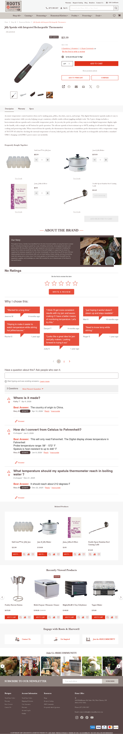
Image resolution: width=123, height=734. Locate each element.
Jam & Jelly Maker (98, 150)
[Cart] (119, 16)
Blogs (45, 698)
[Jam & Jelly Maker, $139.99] (48, 527)
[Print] (83, 86)
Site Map (52, 733)
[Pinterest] (97, 86)
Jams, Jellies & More (40, 183)
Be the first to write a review (73, 51)
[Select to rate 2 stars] (54, 283)
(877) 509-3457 (84, 707)
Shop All (16, 15)
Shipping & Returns (27, 701)
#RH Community (49, 704)
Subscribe (110, 681)
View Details (18, 178)
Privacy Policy (62, 733)
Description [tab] (9, 109)
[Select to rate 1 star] (47, 283)
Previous (2, 666)
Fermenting (41, 15)
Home (6, 22)
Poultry (74, 15)
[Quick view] (24, 554)
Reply (47, 411)
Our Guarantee (26, 704)
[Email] (76, 86)
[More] (20, 16)
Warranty (68, 3)
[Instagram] (77, 717)
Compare (105, 78)
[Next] (121, 597)
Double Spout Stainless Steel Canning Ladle (104, 185)
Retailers (92, 3)
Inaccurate (55, 411)
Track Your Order (10, 698)
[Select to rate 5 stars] (75, 283)
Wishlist (24, 713)
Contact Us (99, 3)
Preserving (86, 15)
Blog (86, 3)
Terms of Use (74, 733)
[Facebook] (69, 86)
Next (119, 666)
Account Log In (26, 710)
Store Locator (9, 704)
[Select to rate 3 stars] (61, 283)
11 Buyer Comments (87, 48)
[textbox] (61, 376)
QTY (64, 63)
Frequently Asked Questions (52, 707)
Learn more (44, 381)
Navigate (8, 693)
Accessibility (85, 733)
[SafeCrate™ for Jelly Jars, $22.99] (23, 527)
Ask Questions (10, 32)
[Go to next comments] (69, 361)
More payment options (90, 71)
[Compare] (28, 554)
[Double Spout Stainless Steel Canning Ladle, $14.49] (99, 527)
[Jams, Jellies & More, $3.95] (74, 527)
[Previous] (2, 597)
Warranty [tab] (21, 109)
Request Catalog (78, 3)
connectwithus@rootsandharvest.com (91, 712)
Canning (28, 15)
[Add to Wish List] (33, 554)
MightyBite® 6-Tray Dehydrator (75, 605)
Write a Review (61, 291)
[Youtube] (92, 717)
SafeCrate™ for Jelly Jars (42, 150)
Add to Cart (96, 64)
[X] (90, 86)
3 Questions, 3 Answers (70, 48)
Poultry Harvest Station (13, 605)
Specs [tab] (31, 109)
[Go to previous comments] (53, 361)
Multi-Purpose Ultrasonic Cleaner (46, 605)
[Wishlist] (114, 16)
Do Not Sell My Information (102, 733)
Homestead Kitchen (58, 15)
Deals (98, 15)
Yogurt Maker (97, 605)
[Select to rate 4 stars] (68, 283)
